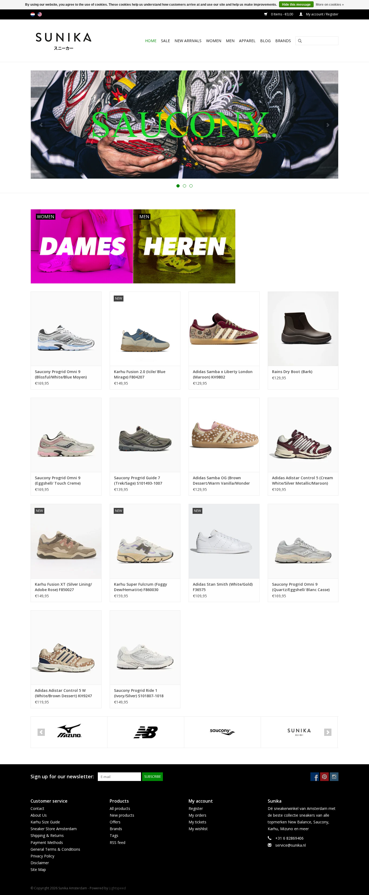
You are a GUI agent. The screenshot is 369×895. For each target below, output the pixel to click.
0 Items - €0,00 (282, 14)
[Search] (298, 41)
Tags (114, 835)
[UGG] (299, 732)
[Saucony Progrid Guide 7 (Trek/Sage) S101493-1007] (145, 435)
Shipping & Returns (47, 835)
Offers (115, 821)
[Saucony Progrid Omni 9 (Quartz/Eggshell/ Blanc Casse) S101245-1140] (303, 541)
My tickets (197, 821)
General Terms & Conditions (55, 849)
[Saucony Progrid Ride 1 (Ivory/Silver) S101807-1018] (145, 647)
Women (213, 40)
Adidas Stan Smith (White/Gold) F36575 (223, 587)
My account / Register (321, 14)
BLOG (265, 40)
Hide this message (296, 4)
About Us (39, 815)
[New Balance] (69, 732)
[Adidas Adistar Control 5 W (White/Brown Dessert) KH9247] (66, 647)
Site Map (38, 869)
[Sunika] (222, 732)
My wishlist (198, 828)
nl (33, 14)
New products (122, 815)
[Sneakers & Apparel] (70, 41)
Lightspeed (117, 888)
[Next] (327, 125)
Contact (37, 808)
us (40, 14)
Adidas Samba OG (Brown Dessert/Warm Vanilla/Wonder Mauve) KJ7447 (221, 480)
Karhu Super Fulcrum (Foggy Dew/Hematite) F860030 (140, 587)
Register (196, 808)
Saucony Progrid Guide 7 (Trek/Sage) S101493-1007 (138, 480)
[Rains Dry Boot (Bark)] (303, 328)
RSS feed (117, 842)
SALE (165, 40)
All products (120, 808)
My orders (197, 815)
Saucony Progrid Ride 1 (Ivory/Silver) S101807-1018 (138, 693)
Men (230, 40)
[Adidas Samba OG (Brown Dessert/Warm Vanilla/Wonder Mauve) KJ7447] (224, 435)
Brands (283, 40)
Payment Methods (47, 842)
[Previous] (41, 125)
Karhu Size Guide (45, 821)
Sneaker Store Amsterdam (54, 828)
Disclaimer (40, 862)
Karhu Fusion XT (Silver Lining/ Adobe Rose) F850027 (63, 587)
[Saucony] (146, 732)
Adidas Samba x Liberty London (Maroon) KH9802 (223, 374)
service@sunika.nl (290, 845)
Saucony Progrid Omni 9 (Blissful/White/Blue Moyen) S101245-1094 (61, 374)
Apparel (247, 40)
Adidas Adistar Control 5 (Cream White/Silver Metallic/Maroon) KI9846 (302, 480)
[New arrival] (184, 125)
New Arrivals (188, 40)
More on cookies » (330, 4)
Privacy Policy (42, 856)
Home (150, 40)
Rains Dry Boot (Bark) (292, 371)
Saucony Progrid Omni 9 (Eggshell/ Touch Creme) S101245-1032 (57, 480)
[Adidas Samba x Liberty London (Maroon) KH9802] (224, 328)
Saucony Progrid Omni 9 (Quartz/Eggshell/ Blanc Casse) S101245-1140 (301, 587)
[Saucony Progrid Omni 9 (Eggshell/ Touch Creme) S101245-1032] (66, 435)
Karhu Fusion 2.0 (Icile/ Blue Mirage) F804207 (139, 374)
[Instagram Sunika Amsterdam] (334, 776)
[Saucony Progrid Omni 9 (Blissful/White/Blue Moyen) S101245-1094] (66, 328)
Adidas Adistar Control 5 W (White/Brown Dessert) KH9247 (63, 693)
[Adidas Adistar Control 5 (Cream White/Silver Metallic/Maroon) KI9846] (303, 435)
